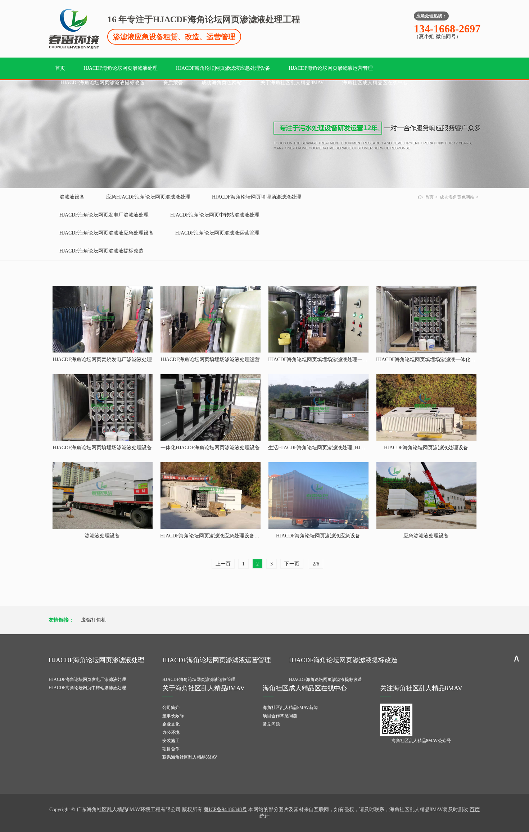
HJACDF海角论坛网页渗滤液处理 (120, 68)
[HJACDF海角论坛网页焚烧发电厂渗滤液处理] (103, 319)
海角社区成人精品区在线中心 (375, 82)
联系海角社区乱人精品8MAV (189, 757)
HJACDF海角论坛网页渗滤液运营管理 (331, 68)
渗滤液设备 (72, 197)
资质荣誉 (173, 82)
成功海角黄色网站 (222, 82)
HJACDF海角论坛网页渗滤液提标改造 (102, 82)
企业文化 (171, 724)
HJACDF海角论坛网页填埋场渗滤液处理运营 (210, 359)
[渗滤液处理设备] (103, 495)
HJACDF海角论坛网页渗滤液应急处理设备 (223, 68)
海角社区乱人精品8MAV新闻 (290, 707)
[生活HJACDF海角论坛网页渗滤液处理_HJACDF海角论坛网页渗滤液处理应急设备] (318, 407)
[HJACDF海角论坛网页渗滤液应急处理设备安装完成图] (210, 495)
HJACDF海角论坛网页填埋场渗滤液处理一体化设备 (325, 359)
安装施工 (171, 740)
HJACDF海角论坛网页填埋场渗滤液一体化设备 (428, 359)
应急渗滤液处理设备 (426, 535)
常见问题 (271, 724)
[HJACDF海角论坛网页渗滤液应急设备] (318, 495)
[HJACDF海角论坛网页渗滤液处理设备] (426, 407)
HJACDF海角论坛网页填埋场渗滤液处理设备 (102, 447)
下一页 (291, 564)
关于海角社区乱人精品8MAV (292, 82)
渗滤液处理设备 (102, 535)
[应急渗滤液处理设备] (426, 495)
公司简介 (171, 707)
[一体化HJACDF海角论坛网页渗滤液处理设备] (210, 407)
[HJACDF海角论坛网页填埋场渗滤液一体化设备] (426, 319)
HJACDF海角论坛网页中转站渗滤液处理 (214, 215)
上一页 (223, 564)
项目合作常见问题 (280, 715)
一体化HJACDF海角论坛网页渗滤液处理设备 (210, 447)
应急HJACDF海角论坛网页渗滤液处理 (148, 197)
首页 (60, 68)
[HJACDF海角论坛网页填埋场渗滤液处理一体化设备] (318, 319)
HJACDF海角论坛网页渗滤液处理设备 (426, 447)
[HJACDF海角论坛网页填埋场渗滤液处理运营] (210, 319)
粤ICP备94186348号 (225, 809)
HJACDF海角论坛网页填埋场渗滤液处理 (256, 197)
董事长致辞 (173, 715)
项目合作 (171, 748)
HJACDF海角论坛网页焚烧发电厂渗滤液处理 (102, 359)
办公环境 (171, 732)
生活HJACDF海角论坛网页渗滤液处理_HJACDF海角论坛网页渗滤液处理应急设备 (358, 447)
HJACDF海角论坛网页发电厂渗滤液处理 (104, 215)
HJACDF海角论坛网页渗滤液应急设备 (318, 535)
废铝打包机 (93, 620)
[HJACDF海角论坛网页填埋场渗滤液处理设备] (103, 407)
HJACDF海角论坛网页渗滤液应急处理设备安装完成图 (220, 535)
